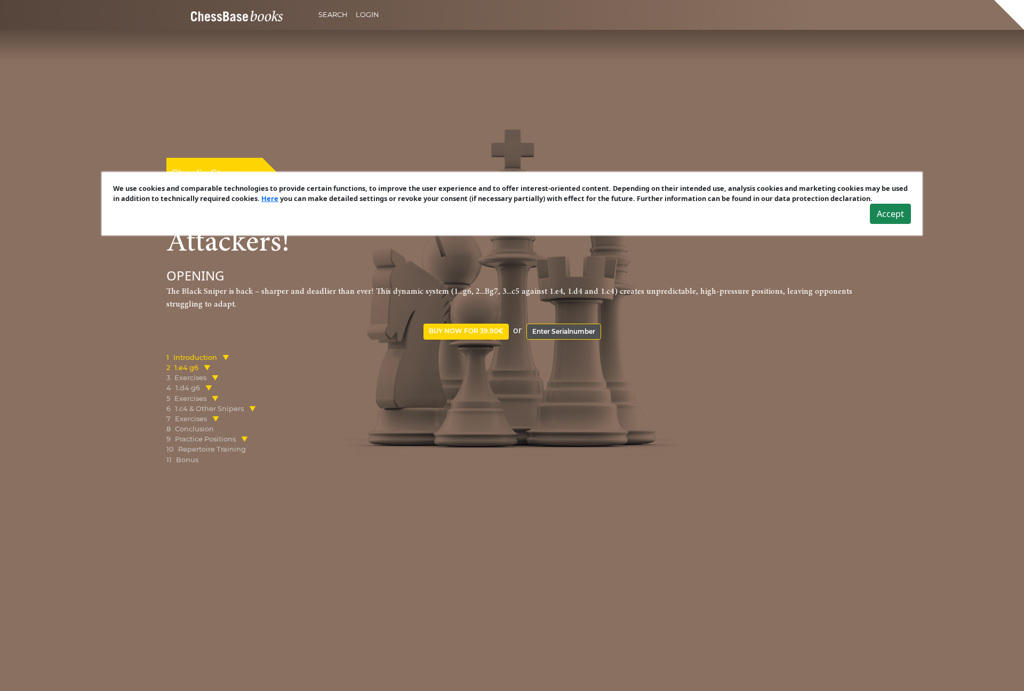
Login (367, 15)
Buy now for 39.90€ (466, 331)
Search (332, 15)
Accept (890, 214)
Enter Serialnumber (563, 331)
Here (269, 198)
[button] (225, 357)
